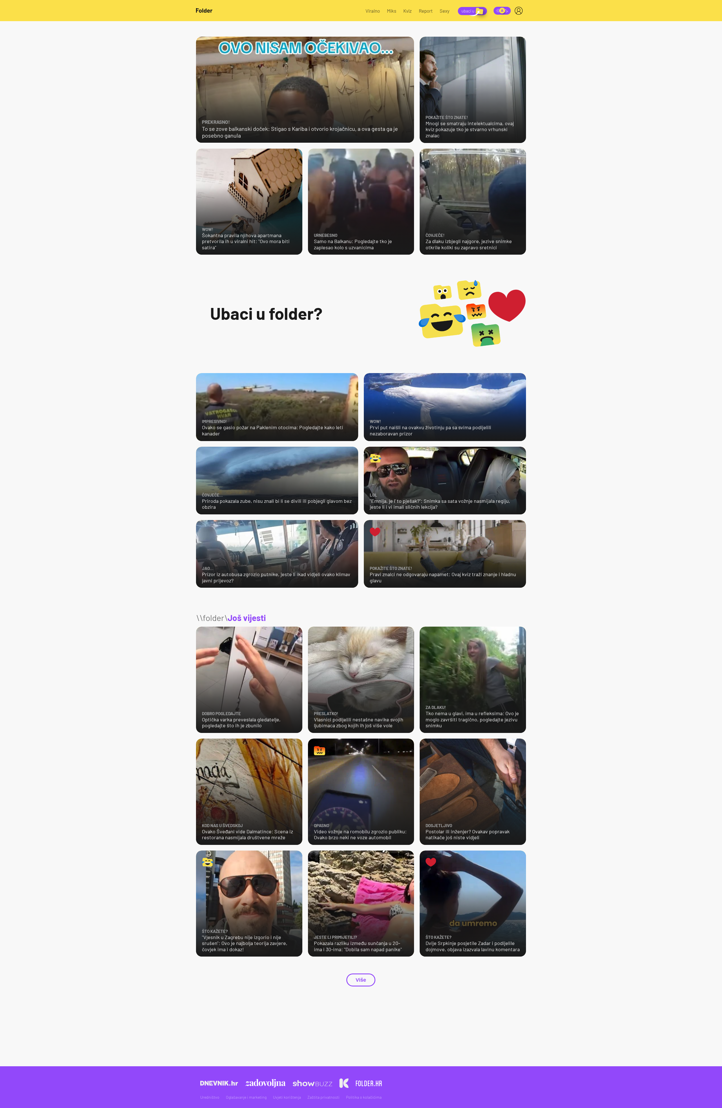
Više (361, 980)
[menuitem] (520, 10)
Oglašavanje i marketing (246, 1097)
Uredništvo (209, 1097)
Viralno (373, 11)
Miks (391, 11)
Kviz (407, 11)
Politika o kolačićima (364, 1097)
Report (426, 11)
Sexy (445, 11)
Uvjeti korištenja (287, 1097)
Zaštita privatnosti (323, 1097)
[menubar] (520, 10)
